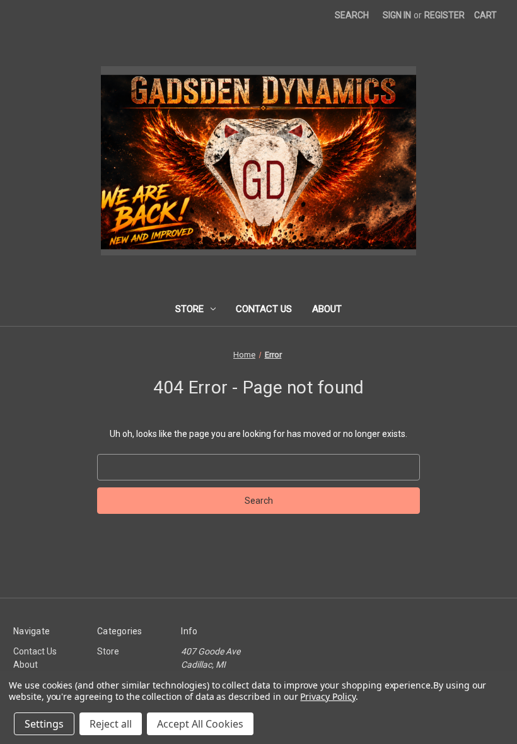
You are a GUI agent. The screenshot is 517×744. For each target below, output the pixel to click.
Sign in (397, 15)
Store (189, 309)
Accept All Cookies (200, 724)
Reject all (111, 724)
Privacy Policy (327, 696)
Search (352, 15)
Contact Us (264, 309)
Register (444, 15)
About (327, 309)
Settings (44, 724)
